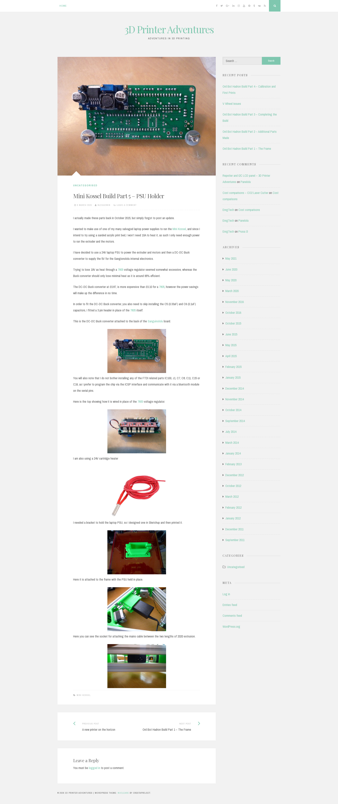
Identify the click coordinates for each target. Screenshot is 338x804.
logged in (94, 768)
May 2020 (230, 280)
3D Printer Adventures (169, 29)
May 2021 (230, 258)
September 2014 (235, 421)
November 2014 (234, 399)
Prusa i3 (243, 231)
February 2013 (233, 464)
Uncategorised (85, 185)
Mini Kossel (179, 229)
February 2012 (233, 507)
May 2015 (230, 345)
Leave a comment (127, 205)
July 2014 (230, 431)
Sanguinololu (156, 321)
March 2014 (232, 442)
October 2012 (233, 486)
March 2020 (232, 291)
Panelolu (246, 182)
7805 (120, 269)
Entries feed (230, 605)
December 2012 (234, 475)
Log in (226, 594)
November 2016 (234, 302)
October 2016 (233, 312)
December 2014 (234, 388)
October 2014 (233, 410)
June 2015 (231, 334)
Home (63, 5)
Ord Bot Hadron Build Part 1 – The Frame (247, 148)
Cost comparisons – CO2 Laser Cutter (245, 193)
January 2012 (233, 518)
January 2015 (233, 377)
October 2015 (233, 323)
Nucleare (123, 792)
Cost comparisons (249, 210)
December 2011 (234, 529)
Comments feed (232, 615)
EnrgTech (228, 210)
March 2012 (232, 496)
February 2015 (233, 367)
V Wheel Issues (232, 103)
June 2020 (231, 269)
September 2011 (235, 540)
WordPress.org (231, 626)
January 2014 (233, 453)
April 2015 (231, 356)
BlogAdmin (104, 205)
